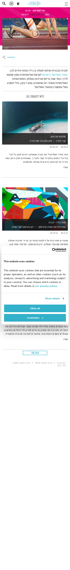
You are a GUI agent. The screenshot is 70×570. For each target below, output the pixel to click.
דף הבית (61, 363)
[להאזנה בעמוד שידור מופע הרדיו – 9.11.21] (35, 203)
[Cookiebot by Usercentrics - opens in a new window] (52, 250)
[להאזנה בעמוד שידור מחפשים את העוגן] (35, 117)
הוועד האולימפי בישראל (55, 74)
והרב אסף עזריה (36, 141)
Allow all (35, 308)
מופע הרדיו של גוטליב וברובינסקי (52, 227)
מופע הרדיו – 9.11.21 (57, 222)
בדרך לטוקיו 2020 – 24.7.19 (35, 10)
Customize (33, 317)
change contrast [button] (18, 3)
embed (10, 57)
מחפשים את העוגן (58, 136)
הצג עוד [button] (35, 353)
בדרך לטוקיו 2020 (37, 14)
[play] (11, 4)
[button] (66, 3)
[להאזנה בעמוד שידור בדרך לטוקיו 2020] (35, 34)
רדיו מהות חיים (35, 3)
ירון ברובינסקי (28, 227)
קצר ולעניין (61, 141)
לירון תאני (25, 14)
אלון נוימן (48, 141)
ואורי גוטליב (16, 227)
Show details (52, 298)
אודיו (65, 167)
